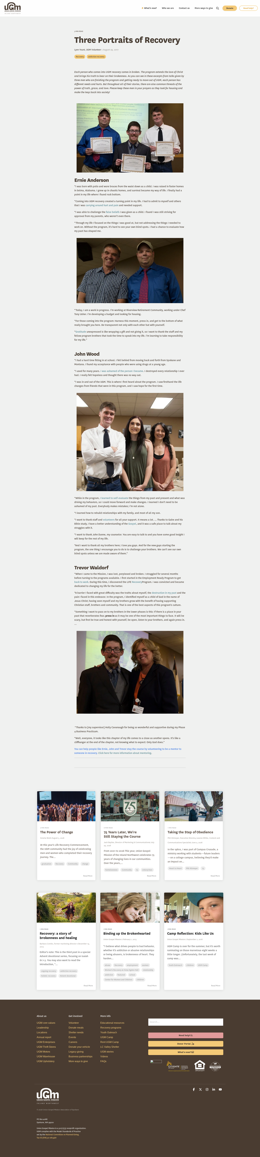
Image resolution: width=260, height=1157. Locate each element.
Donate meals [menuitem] (76, 1027)
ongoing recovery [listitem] (48, 971)
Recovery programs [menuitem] (110, 1027)
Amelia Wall (45, 838)
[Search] (218, 8)
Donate (229, 8)
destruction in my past (164, 592)
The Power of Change (56, 832)
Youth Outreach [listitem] (175, 965)
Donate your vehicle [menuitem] (79, 1047)
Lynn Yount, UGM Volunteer (88, 49)
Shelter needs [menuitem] (76, 1032)
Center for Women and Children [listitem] (118, 979)
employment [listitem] (132, 965)
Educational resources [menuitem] (112, 1023)
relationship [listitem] (148, 970)
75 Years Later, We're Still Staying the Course (122, 834)
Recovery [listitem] (118, 965)
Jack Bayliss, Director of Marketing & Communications (127, 842)
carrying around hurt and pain (102, 205)
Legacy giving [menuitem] (76, 1051)
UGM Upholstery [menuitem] (45, 1061)
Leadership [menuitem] (43, 1027)
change (85, 864)
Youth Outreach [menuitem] (108, 1032)
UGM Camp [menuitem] (106, 1037)
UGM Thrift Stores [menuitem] (46, 1047)
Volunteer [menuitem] (74, 1023)
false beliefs (112, 212)
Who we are (168, 8)
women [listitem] (145, 965)
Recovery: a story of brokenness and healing (58, 935)
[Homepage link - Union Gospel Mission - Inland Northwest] (48, 1102)
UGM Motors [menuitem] (43, 1051)
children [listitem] (140, 979)
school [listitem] (132, 975)
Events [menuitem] (72, 1037)
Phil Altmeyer (192, 868)
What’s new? (150, 8)
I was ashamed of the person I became (122, 371)
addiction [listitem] (109, 975)
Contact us (184, 8)
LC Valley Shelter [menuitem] (109, 1047)
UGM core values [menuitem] (46, 1023)
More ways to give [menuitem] (78, 1061)
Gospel (132, 523)
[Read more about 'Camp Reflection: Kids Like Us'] (193, 908)
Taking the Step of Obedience (190, 832)
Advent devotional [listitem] (68, 976)
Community (73, 864)
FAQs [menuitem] (103, 1061)
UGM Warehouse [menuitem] (46, 1056)
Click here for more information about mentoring (124, 753)
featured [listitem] (121, 975)
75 (137, 870)
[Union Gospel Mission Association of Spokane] (156, 1071)
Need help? (248, 8)
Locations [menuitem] (42, 1032)
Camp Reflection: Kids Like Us (190, 933)
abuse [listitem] (107, 965)
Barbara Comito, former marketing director (58, 943)
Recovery (80, 56)
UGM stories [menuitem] (107, 1051)
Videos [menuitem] (104, 1056)
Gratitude (81, 331)
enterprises (147, 870)
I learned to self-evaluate (114, 498)
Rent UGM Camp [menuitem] (109, 1042)
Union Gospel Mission (112, 939)
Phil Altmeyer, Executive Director (181, 838)
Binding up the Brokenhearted (126, 933)
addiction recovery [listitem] (68, 971)
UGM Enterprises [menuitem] (46, 1042)
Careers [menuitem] (73, 1042)
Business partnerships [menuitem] (80, 1056)
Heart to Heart (175, 868)
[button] (194, 1090)
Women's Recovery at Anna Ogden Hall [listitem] (122, 970)
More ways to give (204, 8)
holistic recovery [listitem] (48, 976)
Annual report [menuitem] (44, 1037)
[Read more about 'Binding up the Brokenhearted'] (129, 908)
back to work (81, 582)
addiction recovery (96, 56)
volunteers (109, 519)
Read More (87, 876)
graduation (46, 864)
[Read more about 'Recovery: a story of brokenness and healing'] (66, 908)
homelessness (111, 870)
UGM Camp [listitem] (203, 965)
